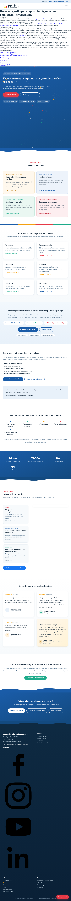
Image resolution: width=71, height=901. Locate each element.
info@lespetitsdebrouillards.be (57, 1)
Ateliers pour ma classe (30, 95)
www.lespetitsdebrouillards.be (9, 52)
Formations (40, 740)
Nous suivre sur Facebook (15, 568)
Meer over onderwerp (6, 59)
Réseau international (8, 885)
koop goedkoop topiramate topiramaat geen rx (13, 55)
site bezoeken (4, 65)
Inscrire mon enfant (16, 710)
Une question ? (62, 896)
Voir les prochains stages (28, 329)
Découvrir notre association (35, 677)
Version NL (40, 887)
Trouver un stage (11, 94)
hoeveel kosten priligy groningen (9, 54)
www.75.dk (3, 60)
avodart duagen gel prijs (7, 64)
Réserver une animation (34, 379)
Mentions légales (7, 889)
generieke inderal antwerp (43, 19)
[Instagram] (18, 810)
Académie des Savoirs (43, 743)
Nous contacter (56, 710)
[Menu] (66, 6)
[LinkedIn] (18, 873)
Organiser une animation (37, 710)
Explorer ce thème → (12, 253)
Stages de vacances (42, 736)
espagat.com (23, 35)
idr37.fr (2, 57)
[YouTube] (18, 841)
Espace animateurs (8, 891)
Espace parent (46, 329)
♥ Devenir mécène (8, 882)
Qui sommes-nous (7, 880)
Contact (5, 887)
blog (1, 62)
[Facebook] (18, 779)
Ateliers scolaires (41, 738)
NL (67, 1)
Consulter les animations (13, 379)
